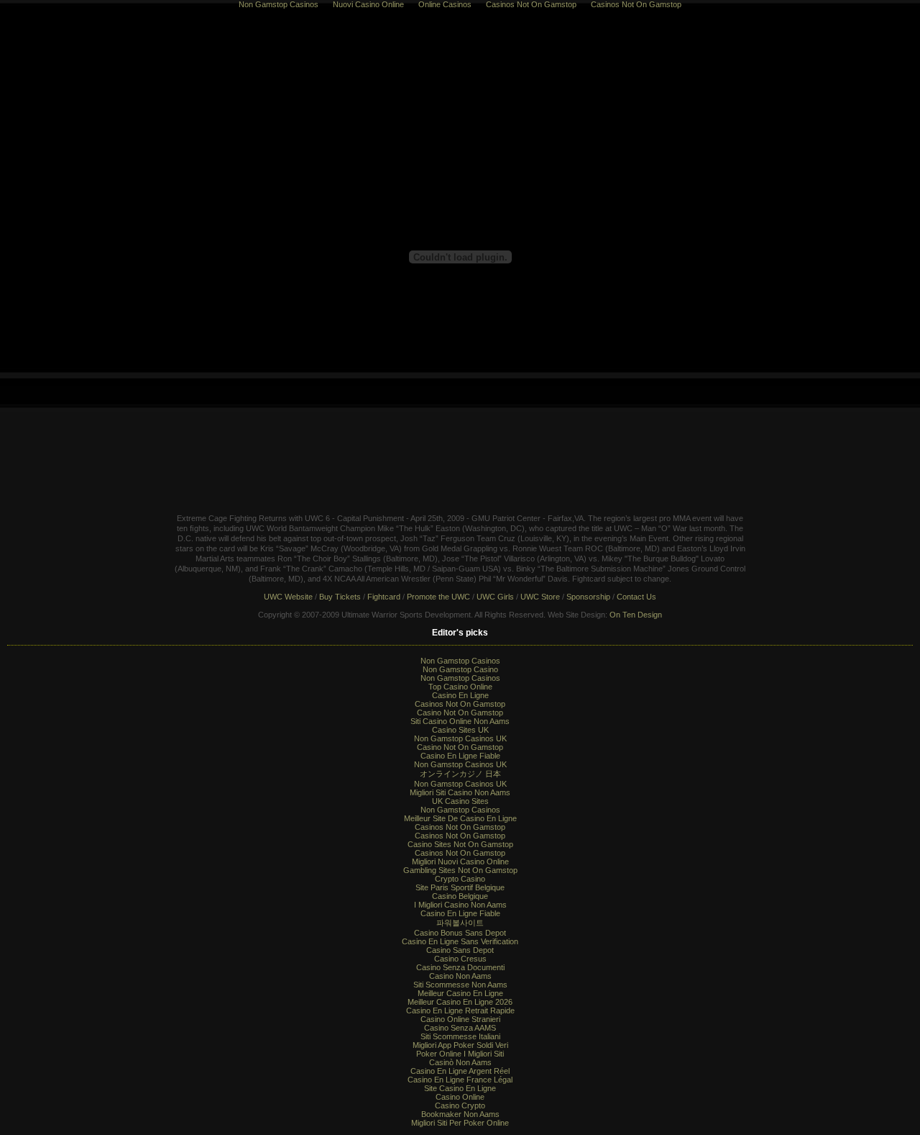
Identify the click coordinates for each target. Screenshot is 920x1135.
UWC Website (288, 596)
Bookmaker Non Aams (460, 1114)
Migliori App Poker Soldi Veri (460, 1045)
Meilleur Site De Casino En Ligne (460, 818)
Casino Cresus (460, 958)
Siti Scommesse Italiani (460, 1036)
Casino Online (460, 1097)
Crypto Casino (460, 878)
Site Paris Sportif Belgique (460, 887)
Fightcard (383, 596)
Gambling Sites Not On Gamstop (460, 870)
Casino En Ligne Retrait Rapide (460, 1010)
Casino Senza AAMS (460, 1027)
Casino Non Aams (460, 976)
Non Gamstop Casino (460, 669)
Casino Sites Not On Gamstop (460, 844)
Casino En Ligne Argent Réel (460, 1071)
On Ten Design (636, 614)
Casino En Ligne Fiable (460, 755)
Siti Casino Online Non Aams (460, 721)
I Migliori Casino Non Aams (460, 904)
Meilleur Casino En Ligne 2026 (460, 1002)
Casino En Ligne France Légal (460, 1079)
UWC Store (540, 596)
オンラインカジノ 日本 (460, 773)
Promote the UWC (438, 596)
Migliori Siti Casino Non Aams (460, 792)
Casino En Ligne (460, 695)
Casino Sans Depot (460, 950)
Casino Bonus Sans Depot (460, 932)
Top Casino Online (460, 686)
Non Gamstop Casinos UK (460, 738)
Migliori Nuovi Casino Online (460, 861)
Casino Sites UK (460, 729)
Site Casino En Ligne (460, 1088)
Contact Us (636, 596)
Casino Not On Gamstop (460, 712)
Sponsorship (588, 596)
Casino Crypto (460, 1105)
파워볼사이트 (460, 922)
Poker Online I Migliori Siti (460, 1053)
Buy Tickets (340, 596)
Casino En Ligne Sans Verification (460, 941)
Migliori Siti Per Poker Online (460, 1122)
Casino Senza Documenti (460, 967)
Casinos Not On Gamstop (460, 704)
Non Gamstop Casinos (460, 660)
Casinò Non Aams (460, 1062)
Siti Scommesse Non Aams (460, 984)
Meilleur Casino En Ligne (460, 993)
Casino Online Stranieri (460, 1019)
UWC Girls (495, 596)
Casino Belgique (460, 896)
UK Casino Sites (460, 801)
